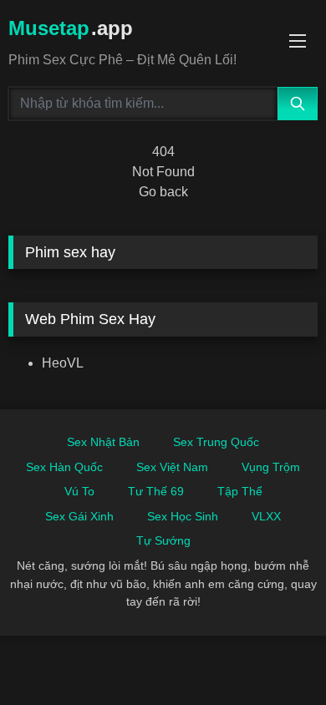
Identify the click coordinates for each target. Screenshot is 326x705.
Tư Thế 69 (156, 491)
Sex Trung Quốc (216, 442)
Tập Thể (239, 491)
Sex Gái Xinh (79, 516)
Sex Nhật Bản (103, 442)
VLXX (266, 516)
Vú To (79, 491)
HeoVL (63, 363)
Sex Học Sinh (182, 516)
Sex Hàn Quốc (64, 467)
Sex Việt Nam (172, 467)
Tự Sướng (163, 540)
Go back (163, 192)
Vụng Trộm (271, 467)
